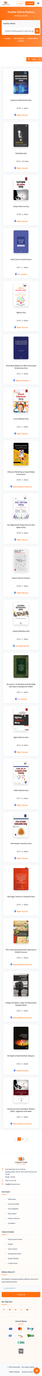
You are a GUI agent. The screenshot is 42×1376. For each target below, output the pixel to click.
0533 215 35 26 (10, 1180)
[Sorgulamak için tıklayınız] (21, 1351)
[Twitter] (10, 1309)
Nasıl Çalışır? (12, 1213)
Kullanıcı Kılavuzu (14, 1218)
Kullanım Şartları (27, 1372)
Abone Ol (22, 1294)
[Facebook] (4, 1309)
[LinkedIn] (15, 1309)
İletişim (10, 1244)
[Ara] (37, 31)
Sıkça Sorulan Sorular (15, 1239)
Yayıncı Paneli (12, 1249)
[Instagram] (21, 1309)
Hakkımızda (12, 1199)
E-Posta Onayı (12, 1263)
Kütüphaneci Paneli (14, 1253)
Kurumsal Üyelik (13, 1204)
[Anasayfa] (6, 3)
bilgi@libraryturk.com (12, 1184)
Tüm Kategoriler (19, 38)
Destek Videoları (13, 1258)
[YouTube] (27, 1309)
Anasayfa (7, 38)
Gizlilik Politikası (14, 1372)
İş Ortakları (11, 1223)
